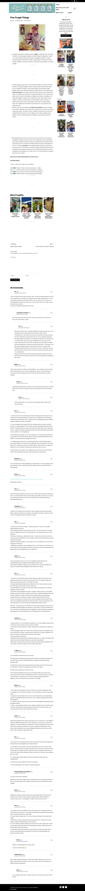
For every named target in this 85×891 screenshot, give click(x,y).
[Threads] (77, 1)
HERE (14, 168)
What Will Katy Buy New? (62, 8)
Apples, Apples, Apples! (16, 245)
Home (57, 4)
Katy (13, 20)
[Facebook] (72, 1)
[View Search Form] (74, 8)
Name (13, 275)
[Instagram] (74, 1)
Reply (51, 291)
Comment (13, 257)
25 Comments (27, 20)
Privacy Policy (13, 889)
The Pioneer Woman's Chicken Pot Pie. (33, 90)
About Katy (60, 12)
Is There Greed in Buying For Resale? (44, 245)
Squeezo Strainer (26, 56)
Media (70, 12)
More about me (65, 35)
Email (27, 275)
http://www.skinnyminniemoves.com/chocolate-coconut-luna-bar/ (26, 479)
